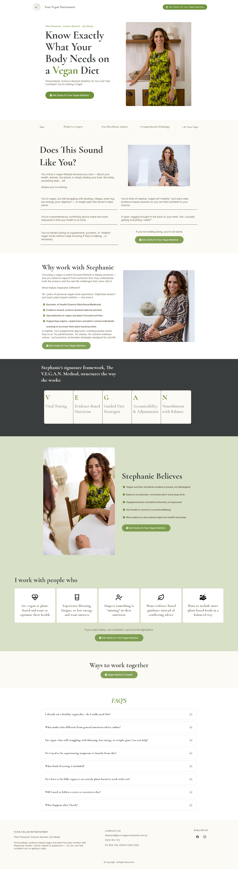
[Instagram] (204, 836)
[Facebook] (197, 836)
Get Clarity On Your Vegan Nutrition (186, 7)
